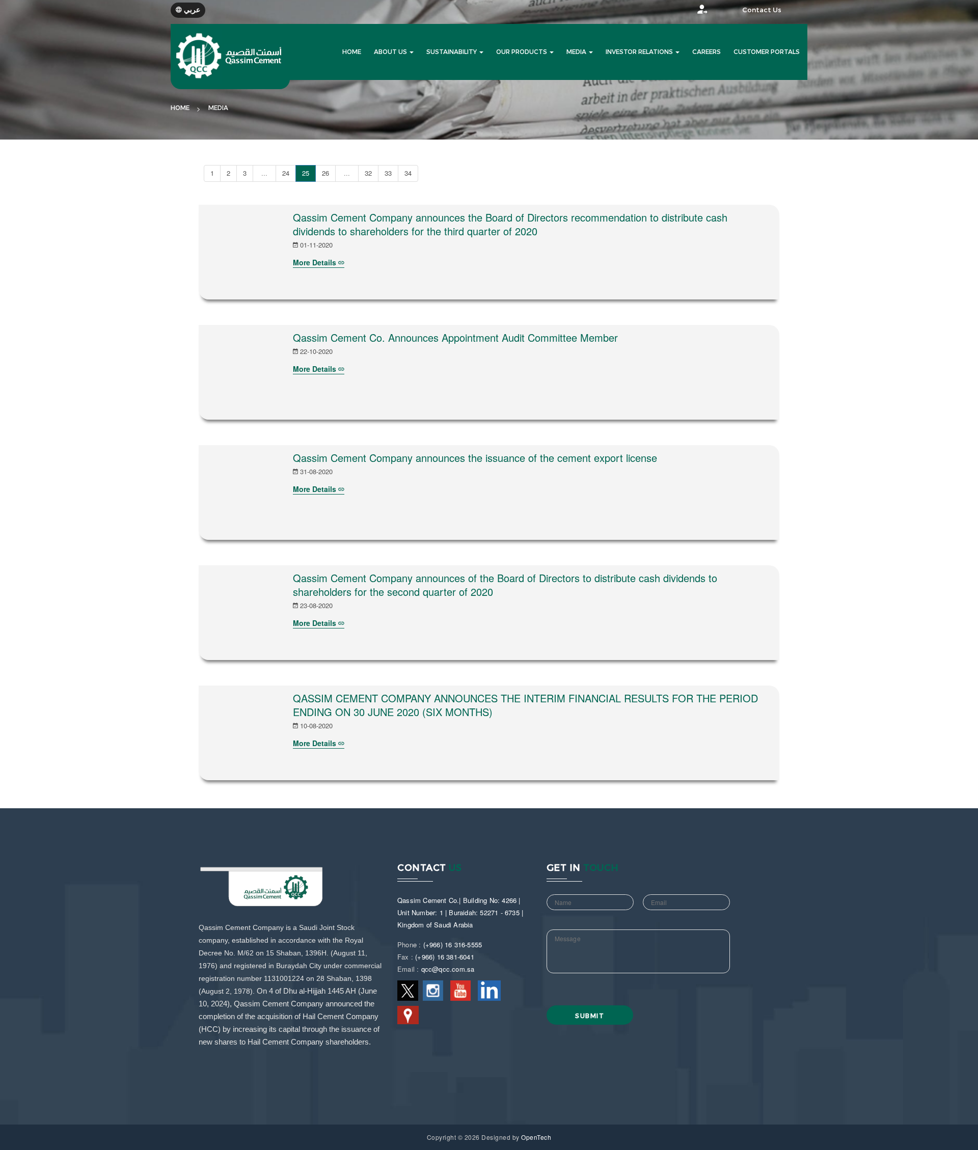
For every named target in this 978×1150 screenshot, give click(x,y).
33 (388, 173)
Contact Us (761, 10)
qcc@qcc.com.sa (448, 969)
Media (577, 52)
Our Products (522, 52)
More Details (315, 262)
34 (408, 173)
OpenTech (536, 1137)
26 (325, 173)
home (351, 52)
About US (391, 52)
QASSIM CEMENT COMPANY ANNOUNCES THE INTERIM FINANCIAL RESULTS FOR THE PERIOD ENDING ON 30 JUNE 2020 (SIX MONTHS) (525, 705)
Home (180, 108)
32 (368, 173)
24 (285, 173)
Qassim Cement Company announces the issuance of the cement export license (475, 457)
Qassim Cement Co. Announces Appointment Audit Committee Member (455, 337)
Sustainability (452, 52)
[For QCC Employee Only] (692, 12)
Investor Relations (640, 52)
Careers (706, 52)
